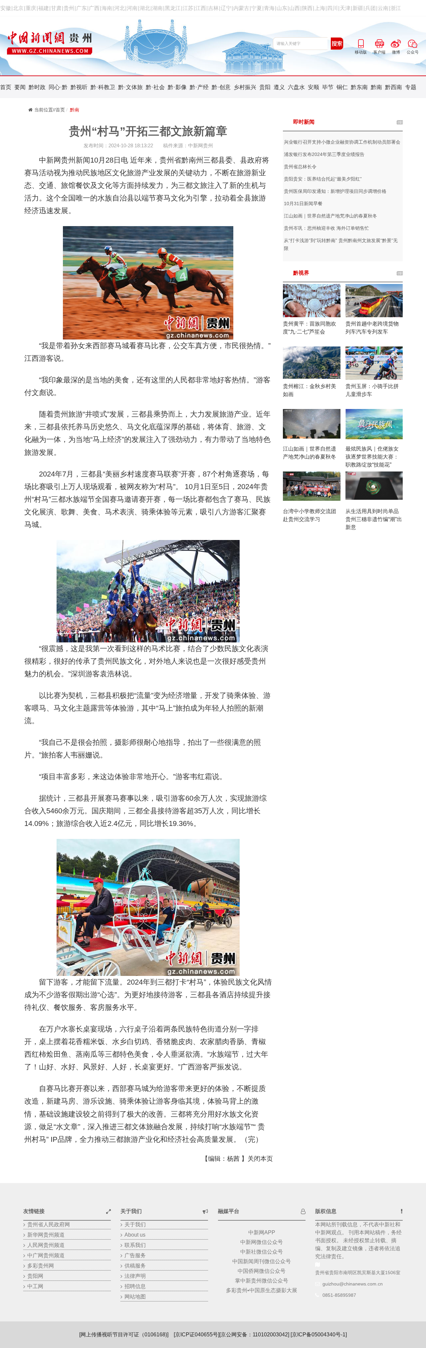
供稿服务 (135, 1266)
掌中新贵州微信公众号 (261, 1280)
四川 (332, 8)
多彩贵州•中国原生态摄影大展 (261, 1290)
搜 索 (337, 43)
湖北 (144, 8)
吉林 (213, 8)
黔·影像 (177, 87)
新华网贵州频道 (46, 1235)
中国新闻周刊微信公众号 (261, 1261)
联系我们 (135, 1245)
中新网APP (261, 1232)
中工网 (35, 1286)
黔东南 (359, 87)
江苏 (188, 8)
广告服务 (135, 1255)
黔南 (376, 87)
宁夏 (256, 8)
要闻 (20, 87)
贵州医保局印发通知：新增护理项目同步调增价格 (335, 191)
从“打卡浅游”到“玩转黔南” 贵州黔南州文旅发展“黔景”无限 (341, 244)
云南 (383, 8)
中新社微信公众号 (261, 1252)
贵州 (69, 8)
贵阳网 (35, 1276)
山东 (282, 8)
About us (134, 1235)
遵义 (279, 87)
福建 (43, 8)
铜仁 (342, 87)
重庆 (31, 8)
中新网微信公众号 (261, 1242)
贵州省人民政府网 (48, 1224)
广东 (81, 8)
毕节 (327, 87)
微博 (396, 42)
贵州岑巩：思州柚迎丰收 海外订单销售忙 (326, 228)
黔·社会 (155, 87)
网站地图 (135, 1296)
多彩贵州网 (40, 1266)
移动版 (360, 42)
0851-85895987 (339, 1295)
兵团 (370, 8)
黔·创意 (221, 87)
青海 (269, 8)
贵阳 (265, 87)
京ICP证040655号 (196, 1334)
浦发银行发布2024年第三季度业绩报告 (324, 154)
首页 (5, 87)
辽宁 (226, 8)
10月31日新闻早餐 (303, 203)
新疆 (357, 8)
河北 (119, 8)
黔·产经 (199, 87)
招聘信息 (135, 1286)
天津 (345, 8)
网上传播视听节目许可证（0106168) (124, 1334)
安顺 (313, 87)
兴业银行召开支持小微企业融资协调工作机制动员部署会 (342, 142)
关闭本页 (260, 1158)
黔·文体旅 (130, 87)
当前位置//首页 (49, 109)
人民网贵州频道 (46, 1245)
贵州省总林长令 (300, 166)
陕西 (307, 8)
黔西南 (393, 87)
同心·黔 (58, 87)
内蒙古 (241, 8)
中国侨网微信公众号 (262, 1271)
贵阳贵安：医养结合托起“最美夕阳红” (323, 179)
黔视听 (79, 87)
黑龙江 (173, 8)
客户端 (379, 42)
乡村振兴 (245, 87)
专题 (410, 87)
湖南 (157, 8)
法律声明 (135, 1276)
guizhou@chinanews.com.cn (352, 1283)
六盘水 (296, 87)
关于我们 (135, 1224)
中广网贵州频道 (46, 1255)
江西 (200, 8)
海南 (107, 8)
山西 (294, 8)
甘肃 (56, 8)
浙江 (395, 8)
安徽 (5, 8)
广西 (94, 8)
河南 (132, 8)
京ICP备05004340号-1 (318, 1334)
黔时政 (37, 87)
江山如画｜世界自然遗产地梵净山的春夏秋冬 (330, 215)
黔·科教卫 (103, 87)
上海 (320, 8)
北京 (18, 8)
